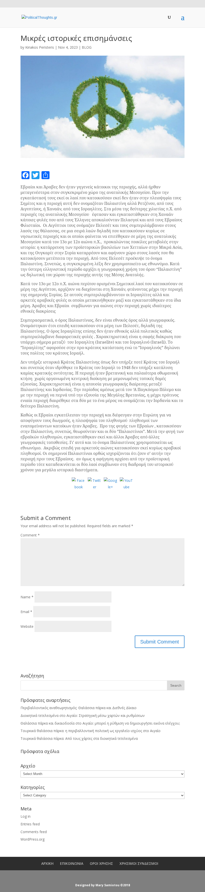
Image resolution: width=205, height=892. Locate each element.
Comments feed (33, 831)
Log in (25, 816)
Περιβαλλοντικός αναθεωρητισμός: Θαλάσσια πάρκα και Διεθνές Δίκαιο (78, 707)
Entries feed (30, 824)
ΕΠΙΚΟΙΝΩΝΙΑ (71, 863)
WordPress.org (32, 839)
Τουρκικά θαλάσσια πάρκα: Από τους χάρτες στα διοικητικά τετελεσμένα (79, 738)
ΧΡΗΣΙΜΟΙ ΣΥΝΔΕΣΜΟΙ (139, 863)
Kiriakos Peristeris (39, 47)
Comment (30, 535)
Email (26, 611)
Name (27, 597)
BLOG (87, 47)
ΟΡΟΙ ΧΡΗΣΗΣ (101, 863)
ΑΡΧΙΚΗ (47, 863)
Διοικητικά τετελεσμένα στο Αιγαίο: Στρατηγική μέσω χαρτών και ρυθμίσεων (82, 715)
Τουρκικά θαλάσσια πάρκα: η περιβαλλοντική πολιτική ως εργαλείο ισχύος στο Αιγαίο (90, 730)
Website (27, 626)
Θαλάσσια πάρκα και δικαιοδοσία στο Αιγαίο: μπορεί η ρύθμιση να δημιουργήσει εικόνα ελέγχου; (100, 723)
